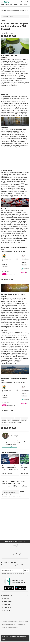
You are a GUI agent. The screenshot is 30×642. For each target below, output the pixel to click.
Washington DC (5, 424)
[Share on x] (5, 36)
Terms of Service (9, 496)
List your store (5, 598)
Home (2, 9)
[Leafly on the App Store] (9, 588)
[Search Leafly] (21, 2)
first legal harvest (19, 298)
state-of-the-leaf (12, 422)
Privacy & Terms (5, 618)
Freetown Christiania (16, 334)
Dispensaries (8, 4)
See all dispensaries (7, 279)
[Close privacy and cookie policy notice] (28, 635)
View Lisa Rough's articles (9, 447)
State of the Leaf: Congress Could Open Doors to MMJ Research (14, 10)
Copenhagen (10, 417)
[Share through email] (13, 36)
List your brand (5, 604)
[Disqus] (15, 519)
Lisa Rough (4, 32)
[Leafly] (6, 2)
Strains (25, 4)
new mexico (23, 420)
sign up (22, 491)
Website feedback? (15, 541)
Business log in (5, 610)
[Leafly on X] (13, 554)
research (4, 422)
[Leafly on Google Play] (20, 588)
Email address (5, 489)
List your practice (6, 607)
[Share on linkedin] (7, 36)
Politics (9, 9)
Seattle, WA (21, 251)
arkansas (4, 417)
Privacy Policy (21, 638)
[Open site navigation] (2, 2)
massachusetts (15, 420)
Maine (22, 183)
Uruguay (19, 422)
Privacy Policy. (17, 574)
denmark (17, 417)
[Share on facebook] (2, 36)
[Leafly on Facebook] (10, 554)
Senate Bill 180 (11, 134)
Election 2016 (24, 417)
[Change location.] (25, 2)
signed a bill (16, 129)
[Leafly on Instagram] (16, 554)
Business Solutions (6, 595)
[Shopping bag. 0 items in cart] (28, 2)
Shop (2, 4)
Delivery (15, 4)
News (6, 9)
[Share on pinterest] (10, 36)
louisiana (4, 420)
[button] (15, 36)
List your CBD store (6, 601)
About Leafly (4, 613)
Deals (20, 4)
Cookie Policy (13, 638)
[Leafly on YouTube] (20, 554)
